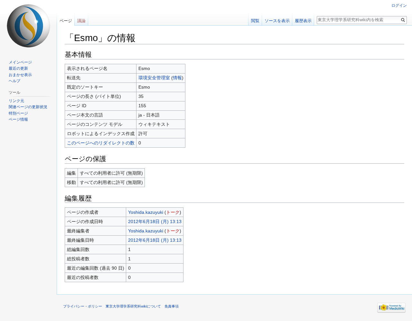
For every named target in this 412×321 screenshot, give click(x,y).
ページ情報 (18, 119)
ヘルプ (14, 81)
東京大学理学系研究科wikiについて (133, 306)
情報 (177, 77)
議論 (81, 20)
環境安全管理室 (154, 77)
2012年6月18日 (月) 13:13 (155, 221)
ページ (66, 20)
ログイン (399, 5)
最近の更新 (18, 68)
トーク (173, 212)
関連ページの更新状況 (28, 107)
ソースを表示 (277, 20)
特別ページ (18, 113)
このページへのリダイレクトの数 (101, 142)
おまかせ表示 (20, 75)
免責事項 (171, 306)
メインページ (20, 62)
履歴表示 (303, 20)
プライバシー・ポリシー (82, 306)
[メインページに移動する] (28, 25)
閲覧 (255, 20)
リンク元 (16, 101)
